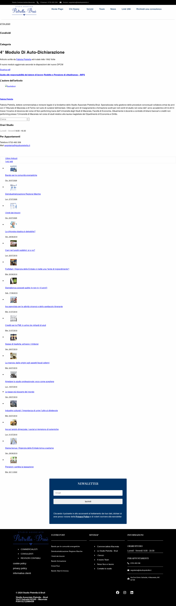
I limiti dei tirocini (58, 556)
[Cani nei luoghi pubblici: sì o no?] (13, 243)
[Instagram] (124, 592)
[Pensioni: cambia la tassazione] (13, 459)
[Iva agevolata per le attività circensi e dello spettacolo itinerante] (13, 299)
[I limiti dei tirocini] (13, 205)
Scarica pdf (5, 69)
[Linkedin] (132, 592)
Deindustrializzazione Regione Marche (66, 551)
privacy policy (20, 568)
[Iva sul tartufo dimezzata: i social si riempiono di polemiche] (13, 422)
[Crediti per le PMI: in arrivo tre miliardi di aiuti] (13, 318)
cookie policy (19, 563)
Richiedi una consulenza (148, 9)
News (113, 9)
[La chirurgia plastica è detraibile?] (13, 224)
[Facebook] (117, 592)
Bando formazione (58, 561)
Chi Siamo (74, 9)
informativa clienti (22, 573)
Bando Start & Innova (60, 571)
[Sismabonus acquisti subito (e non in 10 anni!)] (13, 280)
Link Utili (126, 9)
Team (102, 9)
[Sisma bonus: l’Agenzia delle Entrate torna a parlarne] (13, 441)
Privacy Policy (82, 516)
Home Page (57, 9)
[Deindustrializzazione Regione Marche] (13, 186)
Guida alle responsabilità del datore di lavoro (21, 74)
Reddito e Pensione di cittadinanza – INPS (64, 74)
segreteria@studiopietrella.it (17, 145)
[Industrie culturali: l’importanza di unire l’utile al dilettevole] (13, 403)
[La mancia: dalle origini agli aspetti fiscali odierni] (13, 355)
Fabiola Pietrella (23, 59)
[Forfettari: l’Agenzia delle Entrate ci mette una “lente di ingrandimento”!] (13, 261)
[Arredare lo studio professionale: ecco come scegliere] (13, 374)
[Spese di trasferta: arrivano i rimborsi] (13, 336)
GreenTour (55, 566)
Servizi (90, 9)
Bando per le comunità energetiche (65, 546)
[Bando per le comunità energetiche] (13, 168)
